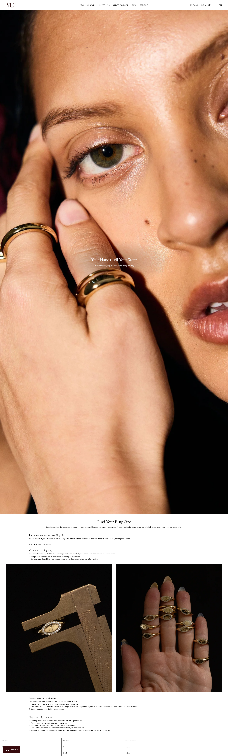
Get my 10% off (137, 378)
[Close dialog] (158, 349)
